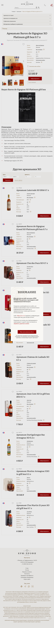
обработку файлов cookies (21, 323)
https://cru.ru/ (21, 315)
